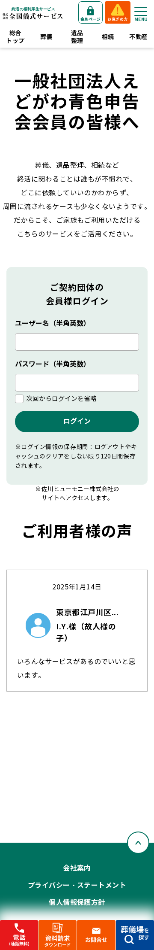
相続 (108, 37)
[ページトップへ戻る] (138, 843)
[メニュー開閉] (140, 11)
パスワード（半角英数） (52, 364)
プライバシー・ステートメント (77, 885)
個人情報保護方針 (77, 902)
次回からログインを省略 (61, 399)
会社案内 (77, 868)
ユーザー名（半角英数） (52, 323)
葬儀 (46, 37)
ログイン (77, 421)
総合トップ (15, 37)
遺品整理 (77, 37)
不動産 (138, 37)
